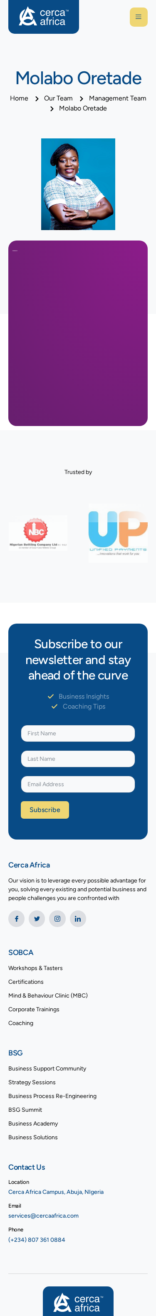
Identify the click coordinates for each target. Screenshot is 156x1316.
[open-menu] (139, 17)
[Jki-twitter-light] (37, 918)
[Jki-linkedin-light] (78, 918)
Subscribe (45, 810)
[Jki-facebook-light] (16, 918)
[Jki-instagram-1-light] (57, 918)
